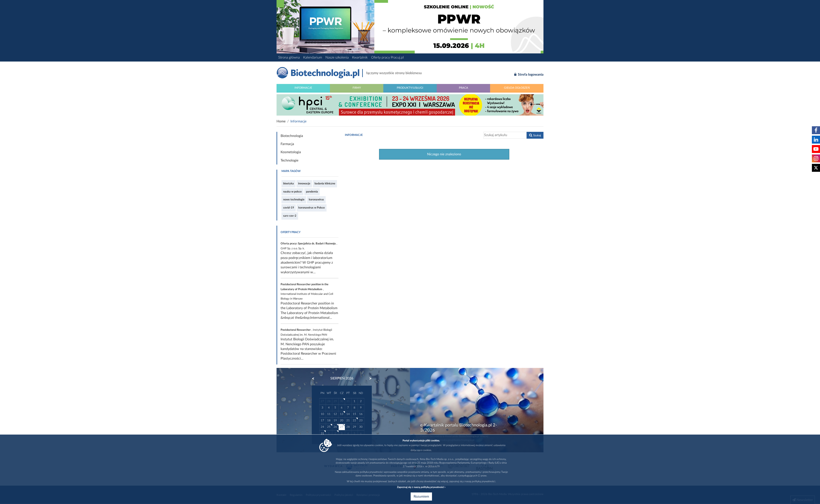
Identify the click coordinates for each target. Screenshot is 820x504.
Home (281, 121)
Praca (463, 88)
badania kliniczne (325, 183)
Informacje (303, 88)
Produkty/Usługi (410, 88)
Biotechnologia (292, 136)
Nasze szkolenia (337, 57)
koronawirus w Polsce (311, 207)
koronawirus (316, 199)
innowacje (304, 183)
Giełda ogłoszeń (517, 88)
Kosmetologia (291, 152)
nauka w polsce (292, 191)
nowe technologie (294, 199)
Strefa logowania (530, 74)
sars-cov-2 (289, 216)
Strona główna (289, 57)
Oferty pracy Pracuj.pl (387, 57)
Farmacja (287, 144)
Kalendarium (312, 57)
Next (368, 378)
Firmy (357, 88)
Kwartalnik (360, 57)
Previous (315, 378)
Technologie (289, 160)
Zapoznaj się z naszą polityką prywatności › (421, 487)
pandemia (312, 191)
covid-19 (288, 207)
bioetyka (288, 183)
